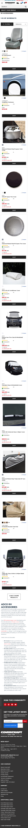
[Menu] (2, 3)
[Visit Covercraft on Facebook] (12, 704)
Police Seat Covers (6, 817)
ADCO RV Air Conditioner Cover (11, 290)
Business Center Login (7, 771)
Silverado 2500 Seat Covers (8, 810)
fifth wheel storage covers (10, 620)
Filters (7, 24)
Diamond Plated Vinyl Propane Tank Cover (12, 149)
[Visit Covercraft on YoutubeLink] (15, 704)
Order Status (4, 790)
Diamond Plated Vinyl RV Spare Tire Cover (14, 243)
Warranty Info (4, 794)
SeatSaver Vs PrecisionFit (8, 814)
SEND (25, 721)
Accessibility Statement (7, 776)
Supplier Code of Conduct (8, 782)
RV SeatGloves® (6, 55)
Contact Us (4, 788)
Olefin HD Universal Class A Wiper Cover (13, 432)
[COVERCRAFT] (10, 3)
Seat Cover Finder (5, 819)
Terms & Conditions (6, 778)
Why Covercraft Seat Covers (8, 816)
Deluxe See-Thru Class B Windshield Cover (12, 338)
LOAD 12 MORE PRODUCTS (14, 596)
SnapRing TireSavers (8, 102)
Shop (14, 69)
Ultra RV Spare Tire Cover (9, 196)
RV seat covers (15, 621)
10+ (9, 522)
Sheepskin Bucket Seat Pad (10, 526)
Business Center (5, 769)
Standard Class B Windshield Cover (12, 385)
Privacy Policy (4, 774)
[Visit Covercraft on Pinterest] (8, 704)
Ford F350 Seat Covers (7, 806)
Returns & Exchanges (6, 792)
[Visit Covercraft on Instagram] (5, 704)
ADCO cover (7, 643)
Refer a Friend (4, 780)
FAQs (2, 796)
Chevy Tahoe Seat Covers (8, 812)
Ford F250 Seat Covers (7, 804)
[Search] (25, 6)
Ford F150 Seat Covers (7, 803)
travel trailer (4, 631)
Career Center (4, 772)
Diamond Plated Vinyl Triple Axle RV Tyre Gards (13, 479)
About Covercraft (5, 767)
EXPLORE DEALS (20, 0)
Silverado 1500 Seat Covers (8, 808)
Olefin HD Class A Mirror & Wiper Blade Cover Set (13, 574)
